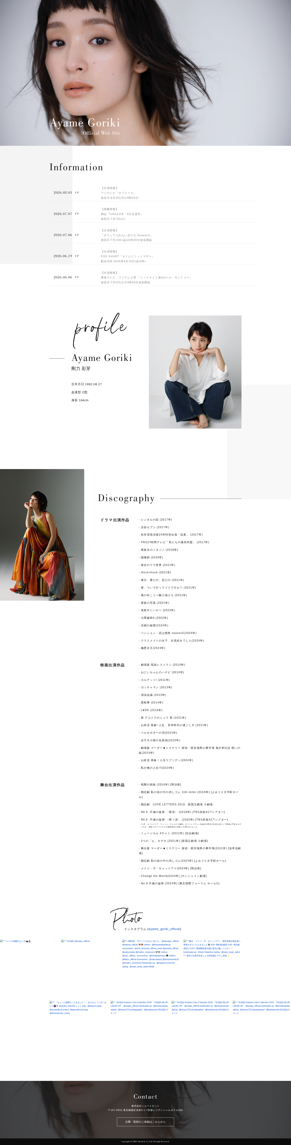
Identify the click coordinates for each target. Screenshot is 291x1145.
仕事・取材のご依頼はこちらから (145, 1121)
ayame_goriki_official (164, 929)
